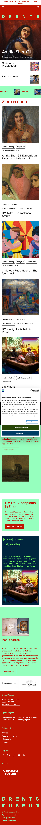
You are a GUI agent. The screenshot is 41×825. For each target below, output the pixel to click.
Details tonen (30, 422)
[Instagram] (8, 755)
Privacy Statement (8, 818)
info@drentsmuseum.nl (11, 704)
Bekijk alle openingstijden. (19, 720)
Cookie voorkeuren (9, 821)
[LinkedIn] (24, 755)
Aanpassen (19, 433)
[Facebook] (3, 755)
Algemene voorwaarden (10, 815)
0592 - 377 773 (8, 702)
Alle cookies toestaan (20, 427)
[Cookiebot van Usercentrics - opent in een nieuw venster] (30, 390)
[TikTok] (14, 755)
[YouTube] (19, 755)
